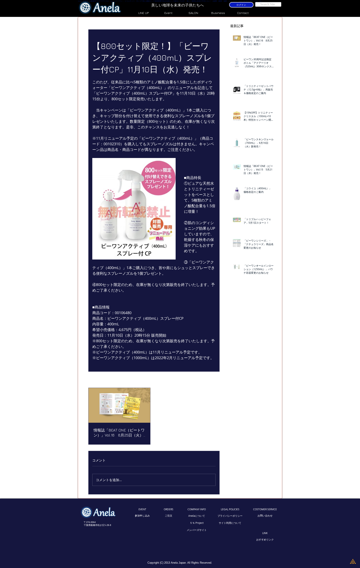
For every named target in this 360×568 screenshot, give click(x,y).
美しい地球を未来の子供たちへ (178, 5)
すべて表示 (208, 380)
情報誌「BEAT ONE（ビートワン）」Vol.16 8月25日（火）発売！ (119, 433)
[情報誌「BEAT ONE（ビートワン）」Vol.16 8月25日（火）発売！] (119, 405)
